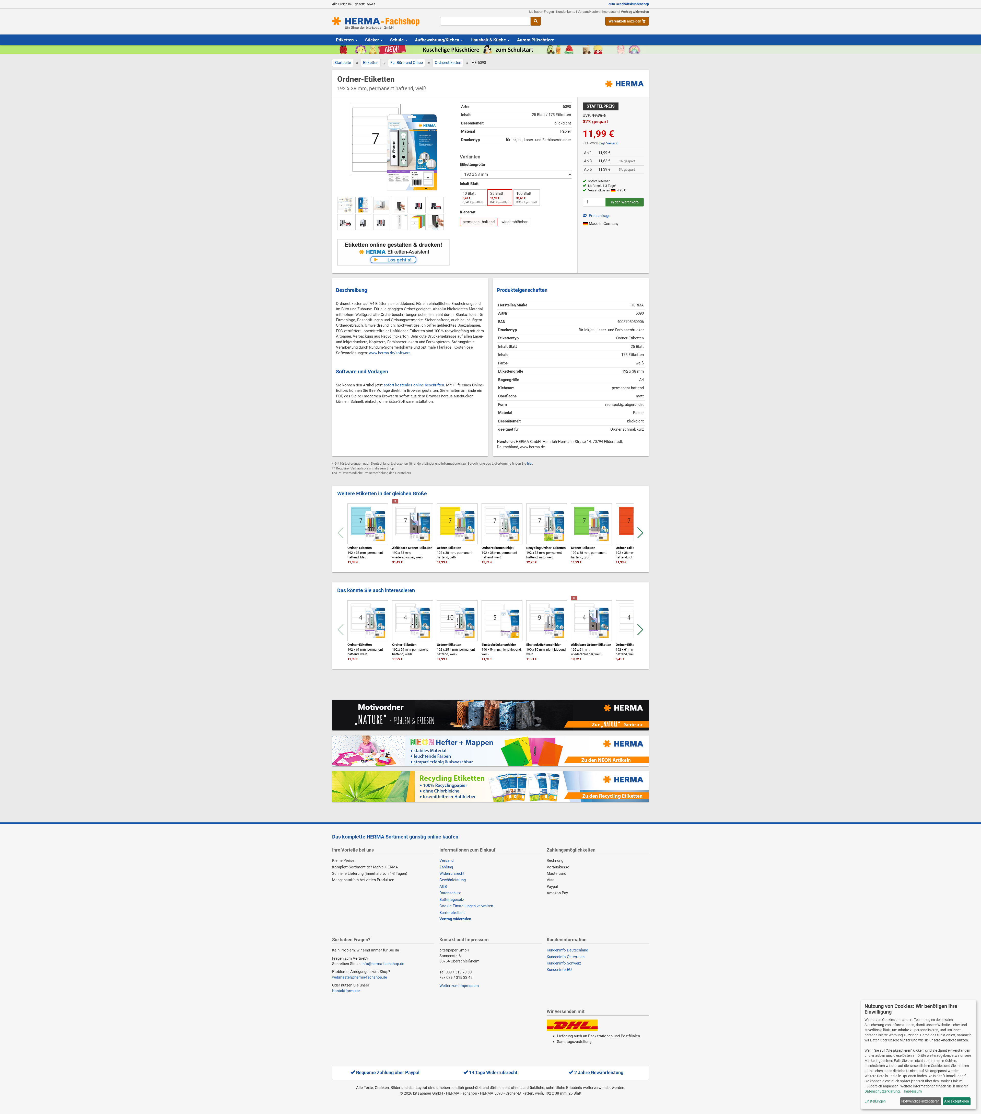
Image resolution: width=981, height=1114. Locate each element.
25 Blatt (499, 197)
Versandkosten (589, 12)
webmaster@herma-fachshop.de (359, 977)
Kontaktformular (346, 991)
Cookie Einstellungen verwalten (466, 906)
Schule (397, 39)
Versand (446, 860)
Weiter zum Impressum (459, 985)
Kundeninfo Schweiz (564, 963)
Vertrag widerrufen (635, 12)
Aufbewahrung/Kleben (437, 39)
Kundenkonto (565, 12)
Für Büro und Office (406, 62)
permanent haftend (479, 222)
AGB (443, 886)
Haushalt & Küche (489, 39)
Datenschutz (450, 893)
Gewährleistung (452, 880)
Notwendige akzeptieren (920, 1101)
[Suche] (536, 21)
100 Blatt (526, 197)
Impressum (610, 12)
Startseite (342, 62)
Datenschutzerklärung (882, 1091)
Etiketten (345, 39)
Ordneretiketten (448, 62)
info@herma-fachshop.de (382, 963)
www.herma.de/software (390, 353)
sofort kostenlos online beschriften (414, 385)
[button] (640, 532)
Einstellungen (875, 1101)
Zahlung (446, 867)
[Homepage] (382, 23)
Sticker (372, 39)
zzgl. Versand (608, 143)
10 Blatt (473, 197)
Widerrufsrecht (451, 873)
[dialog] (918, 1054)
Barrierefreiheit (452, 912)
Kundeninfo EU (559, 969)
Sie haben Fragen (541, 12)
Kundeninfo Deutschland (567, 950)
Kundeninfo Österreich (566, 957)
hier (529, 463)
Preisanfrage (599, 215)
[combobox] (485, 21)
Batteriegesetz (451, 899)
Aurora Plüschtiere (535, 39)
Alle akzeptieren (956, 1101)
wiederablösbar (514, 222)
